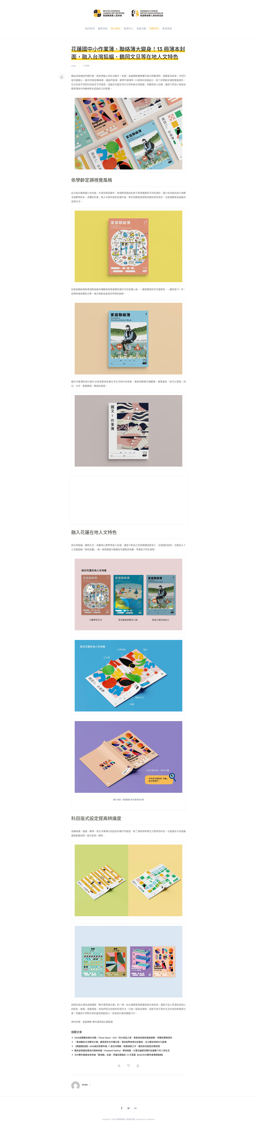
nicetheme (150, 1119)
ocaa (73, 65)
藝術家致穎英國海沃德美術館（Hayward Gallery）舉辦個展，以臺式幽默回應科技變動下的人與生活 (122, 1050)
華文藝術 (115, 28)
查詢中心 (128, 28)
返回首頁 (90, 28)
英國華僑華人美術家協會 (125, 1119)
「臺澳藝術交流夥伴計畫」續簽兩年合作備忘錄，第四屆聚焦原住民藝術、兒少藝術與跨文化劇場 (120, 1041)
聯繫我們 (154, 28)
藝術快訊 (103, 28)
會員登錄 (167, 28)
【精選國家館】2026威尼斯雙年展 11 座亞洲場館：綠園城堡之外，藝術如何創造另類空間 (117, 1046)
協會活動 (141, 28)
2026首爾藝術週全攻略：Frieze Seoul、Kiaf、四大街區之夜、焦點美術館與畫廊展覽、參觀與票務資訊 (123, 1037)
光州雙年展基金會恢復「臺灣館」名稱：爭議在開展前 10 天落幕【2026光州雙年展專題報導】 (119, 1054)
